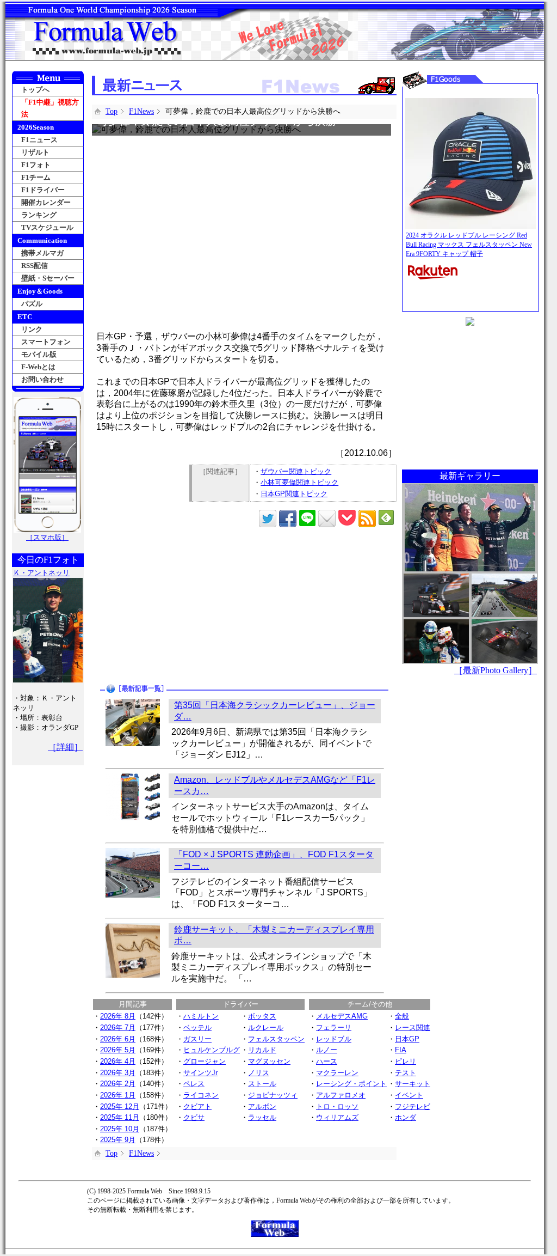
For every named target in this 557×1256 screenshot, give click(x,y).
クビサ (194, 1117)
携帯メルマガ (42, 253)
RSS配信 (34, 265)
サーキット (412, 1084)
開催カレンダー (46, 202)
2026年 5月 (117, 1050)
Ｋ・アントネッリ (41, 573)
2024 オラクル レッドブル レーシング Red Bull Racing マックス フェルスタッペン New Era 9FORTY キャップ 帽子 (469, 244)
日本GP (407, 1039)
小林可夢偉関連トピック (299, 482)
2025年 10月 (119, 1129)
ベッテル (197, 1027)
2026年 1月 (117, 1095)
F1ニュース (39, 140)
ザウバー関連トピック (296, 471)
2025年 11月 (119, 1117)
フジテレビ (412, 1106)
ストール (262, 1084)
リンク (31, 329)
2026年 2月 (117, 1084)
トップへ (35, 90)
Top (111, 111)
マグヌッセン (269, 1061)
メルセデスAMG (342, 1016)
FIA (400, 1050)
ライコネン (201, 1095)
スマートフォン (46, 342)
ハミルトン (201, 1016)
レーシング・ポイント (351, 1084)
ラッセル (262, 1117)
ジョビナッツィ (273, 1095)
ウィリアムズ (337, 1117)
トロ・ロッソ (337, 1106)
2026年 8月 (117, 1016)
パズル (31, 304)
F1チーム (36, 177)
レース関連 (412, 1027)
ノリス (258, 1073)
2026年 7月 (117, 1027)
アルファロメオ (341, 1095)
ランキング (39, 215)
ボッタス (262, 1016)
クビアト (197, 1106)
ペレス (194, 1084)
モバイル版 (39, 354)
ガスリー (197, 1039)
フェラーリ (333, 1027)
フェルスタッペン (276, 1039)
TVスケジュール (47, 227)
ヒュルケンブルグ (211, 1050)
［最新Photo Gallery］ (495, 670)
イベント (409, 1095)
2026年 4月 (117, 1061)
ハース (326, 1061)
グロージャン (204, 1061)
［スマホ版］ (47, 537)
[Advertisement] (169, 606)
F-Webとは (38, 367)
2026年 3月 (117, 1073)
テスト (405, 1073)
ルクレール (265, 1027)
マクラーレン (337, 1073)
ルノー (326, 1050)
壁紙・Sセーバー (48, 278)
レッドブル (333, 1039)
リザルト (35, 152)
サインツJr (200, 1073)
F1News (141, 111)
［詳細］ (65, 747)
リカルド (262, 1050)
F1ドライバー (43, 190)
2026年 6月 (117, 1039)
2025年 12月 (119, 1106)
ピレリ (405, 1061)
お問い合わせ (42, 379)
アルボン (262, 1106)
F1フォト (36, 165)
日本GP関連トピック (294, 494)
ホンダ (405, 1117)
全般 (402, 1016)
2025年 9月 (117, 1140)
